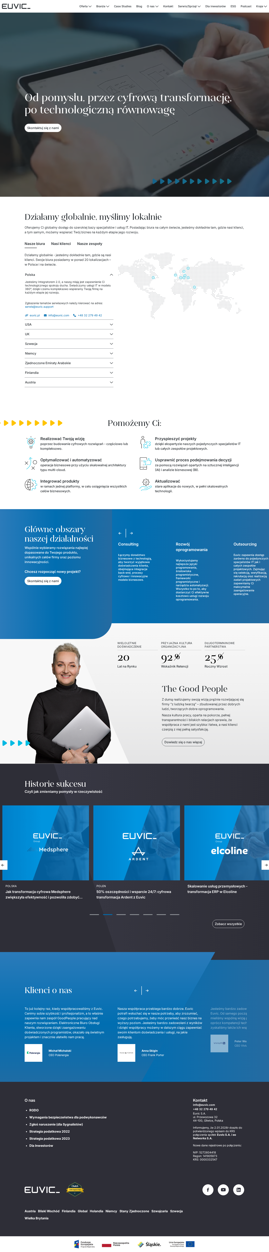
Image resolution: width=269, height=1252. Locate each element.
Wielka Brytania (36, 1218)
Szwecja (176, 1211)
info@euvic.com (58, 315)
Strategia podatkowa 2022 (49, 1131)
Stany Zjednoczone (134, 1211)
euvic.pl (35, 315)
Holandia (96, 1211)
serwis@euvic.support (39, 306)
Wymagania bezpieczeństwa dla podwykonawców (68, 1117)
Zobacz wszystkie (228, 924)
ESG (233, 6)
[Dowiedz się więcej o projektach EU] (84, 1244)
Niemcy (111, 1211)
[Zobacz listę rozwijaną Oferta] (90, 6)
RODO (34, 1110)
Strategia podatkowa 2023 (49, 1138)
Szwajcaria (159, 1211)
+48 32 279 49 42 (90, 315)
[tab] (35, 244)
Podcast (246, 6)
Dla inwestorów (215, 6)
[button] (69, 274)
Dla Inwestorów (41, 1146)
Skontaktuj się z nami (43, 128)
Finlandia (68, 1211)
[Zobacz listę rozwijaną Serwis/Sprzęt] (199, 6)
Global (82, 1211)
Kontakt (168, 6)
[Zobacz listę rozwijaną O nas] (157, 6)
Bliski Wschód (48, 1211)
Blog (139, 6)
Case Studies (123, 6)
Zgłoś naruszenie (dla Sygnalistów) (56, 1124)
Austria (30, 1211)
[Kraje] (265, 6)
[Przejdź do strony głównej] (42, 1190)
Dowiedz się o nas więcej (183, 742)
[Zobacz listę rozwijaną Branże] (107, 6)
